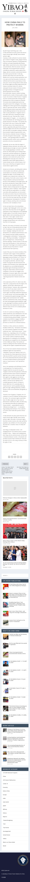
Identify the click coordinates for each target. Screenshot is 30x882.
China (4, 776)
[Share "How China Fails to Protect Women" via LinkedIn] (15, 456)
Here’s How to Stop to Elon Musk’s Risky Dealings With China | (14, 541)
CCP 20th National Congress (10, 772)
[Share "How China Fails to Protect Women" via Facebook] (9, 456)
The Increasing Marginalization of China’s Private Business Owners (16, 746)
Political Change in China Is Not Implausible (15, 498)
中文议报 (4, 877)
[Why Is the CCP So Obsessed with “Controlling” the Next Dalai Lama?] (5, 753)
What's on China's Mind (9, 842)
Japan (4, 805)
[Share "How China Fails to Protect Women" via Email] (17, 456)
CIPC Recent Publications (9, 780)
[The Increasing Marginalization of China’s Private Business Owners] (5, 746)
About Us (26, 3)
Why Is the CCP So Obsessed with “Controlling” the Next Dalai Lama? (16, 752)
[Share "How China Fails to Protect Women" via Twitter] (12, 456)
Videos (4, 838)
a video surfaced (12, 58)
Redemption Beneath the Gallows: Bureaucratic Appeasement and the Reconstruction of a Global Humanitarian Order (16, 760)
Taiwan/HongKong (7, 820)
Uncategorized (6, 831)
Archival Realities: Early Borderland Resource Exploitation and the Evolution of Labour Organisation (16, 739)
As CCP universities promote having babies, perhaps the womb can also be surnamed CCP (14, 564)
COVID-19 (5, 783)
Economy (5, 787)
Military (5, 809)
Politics (5, 813)
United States (6, 835)
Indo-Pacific (6, 802)
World (4, 846)
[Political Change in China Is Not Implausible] (15, 488)
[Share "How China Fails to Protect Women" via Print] (20, 456)
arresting (16, 114)
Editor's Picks (6, 791)
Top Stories (6, 827)
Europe (5, 794)
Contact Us (20, 3)
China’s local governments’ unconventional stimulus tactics (14, 519)
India (4, 798)
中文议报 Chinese (12, 3)
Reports (5, 816)
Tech (4, 824)
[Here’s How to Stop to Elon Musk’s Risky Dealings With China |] (15, 531)
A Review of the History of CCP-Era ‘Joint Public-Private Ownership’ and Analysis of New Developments (16, 731)
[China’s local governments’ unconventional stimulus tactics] (15, 509)
